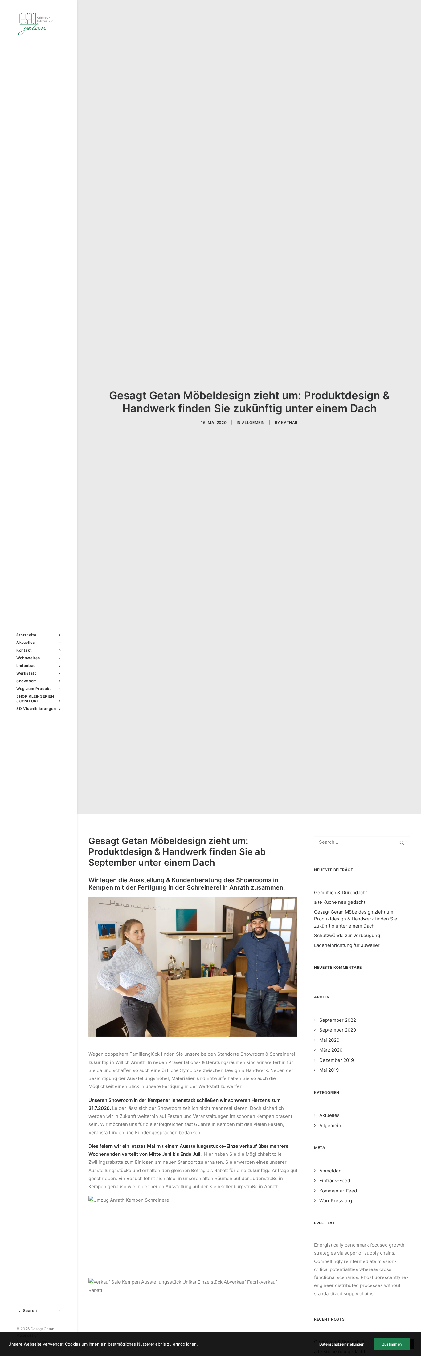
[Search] (362, 842)
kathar (289, 422)
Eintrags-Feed (334, 1180)
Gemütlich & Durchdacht (340, 892)
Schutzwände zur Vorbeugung (347, 935)
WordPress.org (335, 1201)
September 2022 (337, 1020)
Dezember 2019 (336, 1060)
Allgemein (253, 422)
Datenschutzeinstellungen (341, 1344)
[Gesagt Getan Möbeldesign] (38, 24)
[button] (402, 843)
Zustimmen (392, 1344)
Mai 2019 (329, 1070)
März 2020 (330, 1050)
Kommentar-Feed (338, 1191)
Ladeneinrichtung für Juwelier (347, 945)
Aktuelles (329, 1115)
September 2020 (337, 1030)
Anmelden (330, 1171)
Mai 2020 (329, 1040)
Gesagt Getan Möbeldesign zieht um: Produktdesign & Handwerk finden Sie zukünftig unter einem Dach (355, 919)
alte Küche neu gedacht (339, 902)
